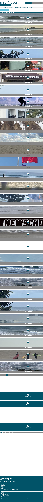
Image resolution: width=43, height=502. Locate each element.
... (17, 374)
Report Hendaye (28, 22)
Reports (5, 7)
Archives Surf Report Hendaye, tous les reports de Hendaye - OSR (20, 7)
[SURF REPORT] (6, 479)
